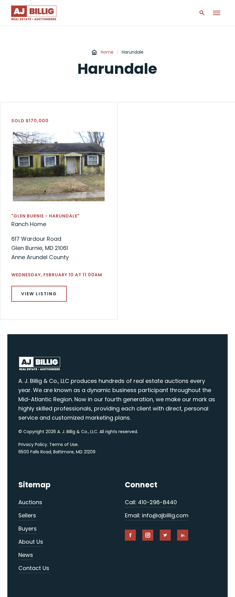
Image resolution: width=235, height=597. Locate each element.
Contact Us (33, 568)
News (25, 555)
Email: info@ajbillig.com (156, 515)
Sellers (27, 515)
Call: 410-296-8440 (151, 502)
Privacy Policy (32, 444)
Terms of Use (63, 444)
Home (107, 52)
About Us (30, 542)
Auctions (30, 502)
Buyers (27, 528)
